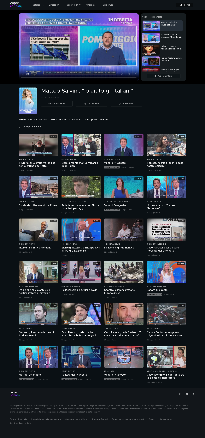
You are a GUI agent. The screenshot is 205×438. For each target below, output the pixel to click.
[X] (193, 394)
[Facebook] (180, 394)
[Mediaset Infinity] (16, 5)
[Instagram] (186, 394)
